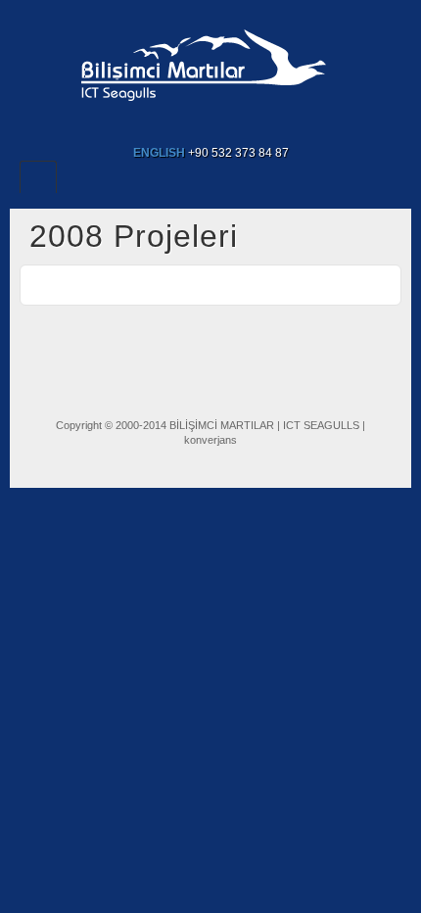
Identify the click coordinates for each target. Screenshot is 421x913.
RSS (250, 125)
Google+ (197, 125)
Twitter (223, 125)
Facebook (171, 125)
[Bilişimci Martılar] (211, 61)
